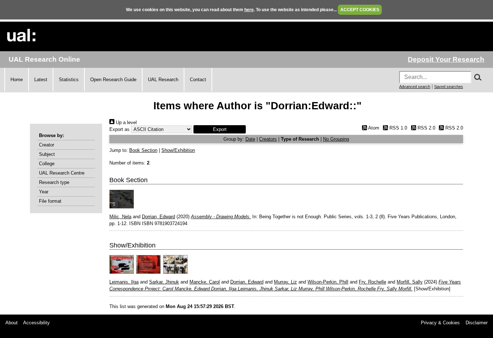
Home (16, 79)
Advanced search (414, 86)
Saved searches (448, 86)
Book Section (143, 150)
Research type (54, 182)
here (249, 9)
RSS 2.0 (425, 128)
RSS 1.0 (397, 128)
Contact (198, 79)
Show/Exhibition (178, 150)
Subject (47, 154)
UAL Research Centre (61, 173)
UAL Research (163, 79)
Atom (373, 128)
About (11, 322)
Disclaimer (477, 322)
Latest (40, 79)
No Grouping (336, 139)
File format (50, 201)
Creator (46, 145)
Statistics (69, 79)
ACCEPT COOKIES (359, 9)
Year (43, 191)
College (46, 163)
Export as (119, 129)
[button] (219, 129)
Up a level (125, 122)
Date (250, 139)
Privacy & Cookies (440, 322)
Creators (268, 139)
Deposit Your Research (446, 59)
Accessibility (36, 322)
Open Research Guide (113, 79)
